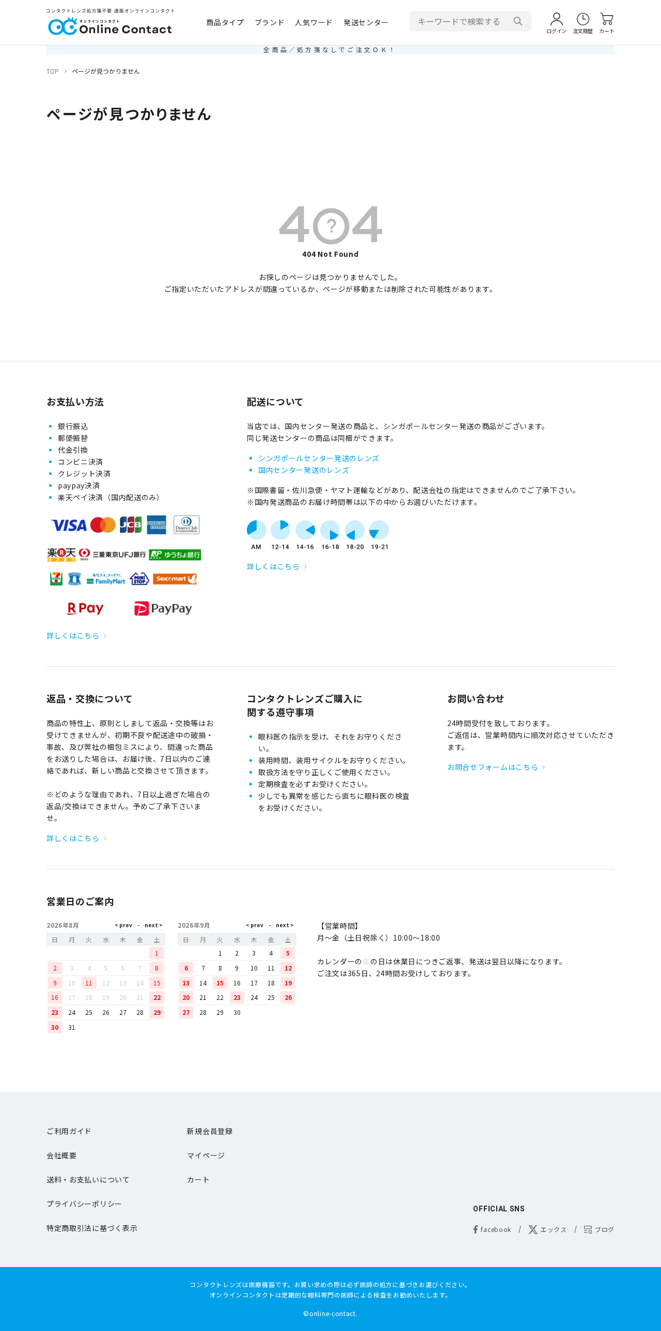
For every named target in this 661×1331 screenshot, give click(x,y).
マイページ (206, 1155)
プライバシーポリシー (84, 1203)
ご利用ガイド (69, 1131)
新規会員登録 (209, 1131)
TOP (52, 71)
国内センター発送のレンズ (303, 470)
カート (198, 1179)
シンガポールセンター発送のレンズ (319, 458)
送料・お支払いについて (88, 1179)
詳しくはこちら (73, 635)
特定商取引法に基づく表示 (91, 1228)
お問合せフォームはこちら (492, 767)
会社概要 (61, 1155)
